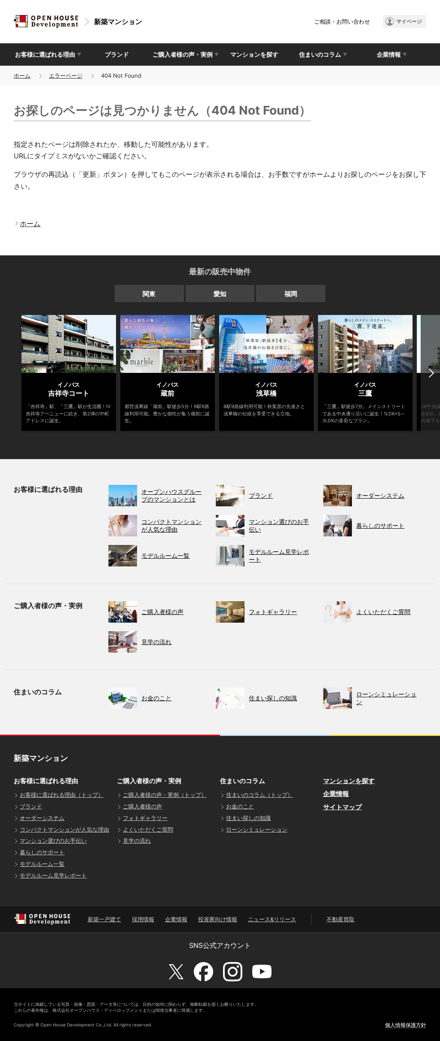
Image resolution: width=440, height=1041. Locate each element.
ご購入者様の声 (142, 806)
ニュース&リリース (272, 919)
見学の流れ (137, 840)
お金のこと (240, 806)
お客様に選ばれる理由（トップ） (62, 794)
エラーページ (65, 75)
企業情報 (336, 794)
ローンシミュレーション (256, 829)
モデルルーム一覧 (42, 863)
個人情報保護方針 (405, 1025)
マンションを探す (254, 54)
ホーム (22, 75)
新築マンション (118, 21)
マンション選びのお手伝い (53, 840)
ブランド (117, 54)
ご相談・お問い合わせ (342, 21)
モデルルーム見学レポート (53, 875)
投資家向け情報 (217, 919)
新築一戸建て (104, 919)
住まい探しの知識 (248, 817)
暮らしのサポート (42, 852)
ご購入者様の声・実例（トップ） (165, 794)
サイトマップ (342, 807)
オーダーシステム (42, 817)
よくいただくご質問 (148, 829)
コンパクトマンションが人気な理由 (64, 829)
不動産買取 (340, 919)
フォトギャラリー (145, 817)
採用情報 (143, 919)
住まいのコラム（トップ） (259, 794)
